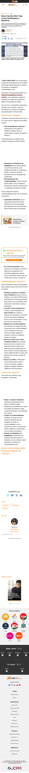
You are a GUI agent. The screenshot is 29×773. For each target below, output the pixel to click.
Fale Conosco (14, 723)
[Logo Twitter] (9, 39)
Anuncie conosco (14, 743)
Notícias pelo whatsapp (14, 734)
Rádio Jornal (14, 754)
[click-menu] (26, 4)
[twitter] (14, 685)
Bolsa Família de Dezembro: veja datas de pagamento (19, 221)
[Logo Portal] (13, 5)
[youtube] (19, 685)
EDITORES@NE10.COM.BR (14, 763)
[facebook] (9, 685)
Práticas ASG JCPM (14, 708)
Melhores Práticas (14, 714)
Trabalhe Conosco (14, 726)
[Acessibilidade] (3, 4)
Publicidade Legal (14, 740)
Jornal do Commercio (14, 750)
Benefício (5, 505)
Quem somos (15, 705)
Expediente (14, 720)
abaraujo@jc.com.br (14, 531)
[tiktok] (17, 685)
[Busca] (24, 4)
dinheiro (5, 508)
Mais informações (8, 534)
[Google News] (22, 39)
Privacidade (14, 711)
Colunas (14, 697)
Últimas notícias (14, 694)
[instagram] (12, 685)
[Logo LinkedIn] (12, 39)
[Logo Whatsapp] (3, 39)
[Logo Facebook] (6, 39)
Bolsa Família (15, 505)
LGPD (14, 717)
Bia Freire (8, 31)
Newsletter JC (14, 737)
